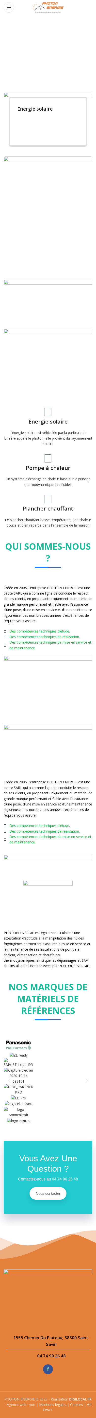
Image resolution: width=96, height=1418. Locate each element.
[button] (9, 1080)
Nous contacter (48, 1193)
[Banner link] (48, 122)
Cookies (76, 1404)
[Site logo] (48, 7)
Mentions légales (52, 1404)
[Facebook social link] (48, 1369)
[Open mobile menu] (8, 7)
